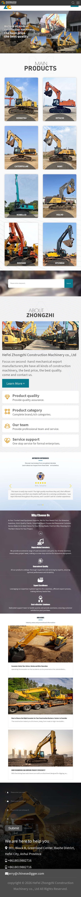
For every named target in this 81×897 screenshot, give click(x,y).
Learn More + (16, 383)
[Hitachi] (60, 99)
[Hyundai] (60, 244)
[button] (70, 486)
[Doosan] (21, 244)
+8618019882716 (20, 860)
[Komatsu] (21, 99)
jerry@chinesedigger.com (26, 873)
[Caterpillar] (21, 148)
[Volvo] (60, 196)
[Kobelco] (21, 196)
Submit (13, 828)
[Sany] (60, 148)
